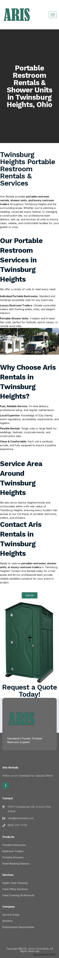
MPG (53, 954)
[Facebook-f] (5, 785)
